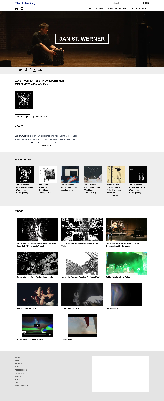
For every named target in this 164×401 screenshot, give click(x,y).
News (17, 361)
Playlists (128, 8)
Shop (110, 8)
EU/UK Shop (140, 8)
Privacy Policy (21, 385)
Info (17, 382)
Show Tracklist (40, 117)
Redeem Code (21, 370)
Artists (93, 8)
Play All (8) (22, 117)
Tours (102, 8)
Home (17, 357)
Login (146, 3)
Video (118, 8)
